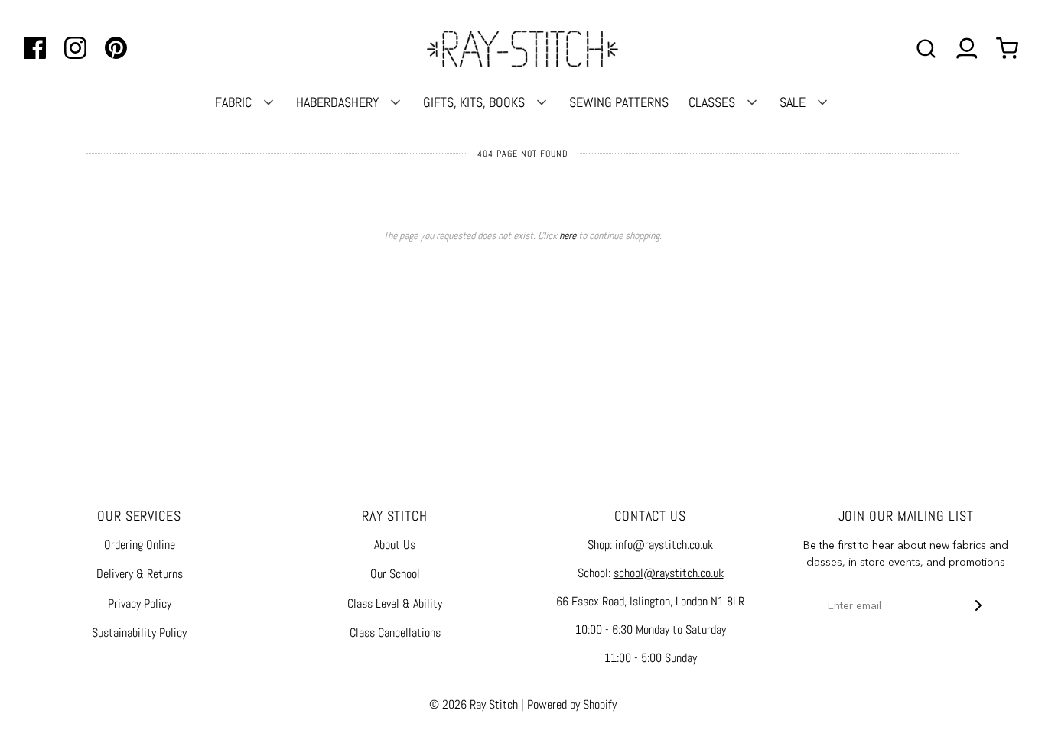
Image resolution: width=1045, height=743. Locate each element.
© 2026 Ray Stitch (473, 704)
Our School (395, 574)
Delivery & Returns (139, 574)
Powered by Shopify (572, 704)
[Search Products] (926, 48)
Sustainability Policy (139, 633)
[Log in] (966, 48)
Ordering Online (139, 545)
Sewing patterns (619, 102)
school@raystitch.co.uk (669, 573)
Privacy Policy (139, 603)
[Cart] (1009, 48)
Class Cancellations (395, 633)
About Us (394, 545)
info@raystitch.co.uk (664, 545)
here (567, 235)
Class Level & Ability (394, 603)
